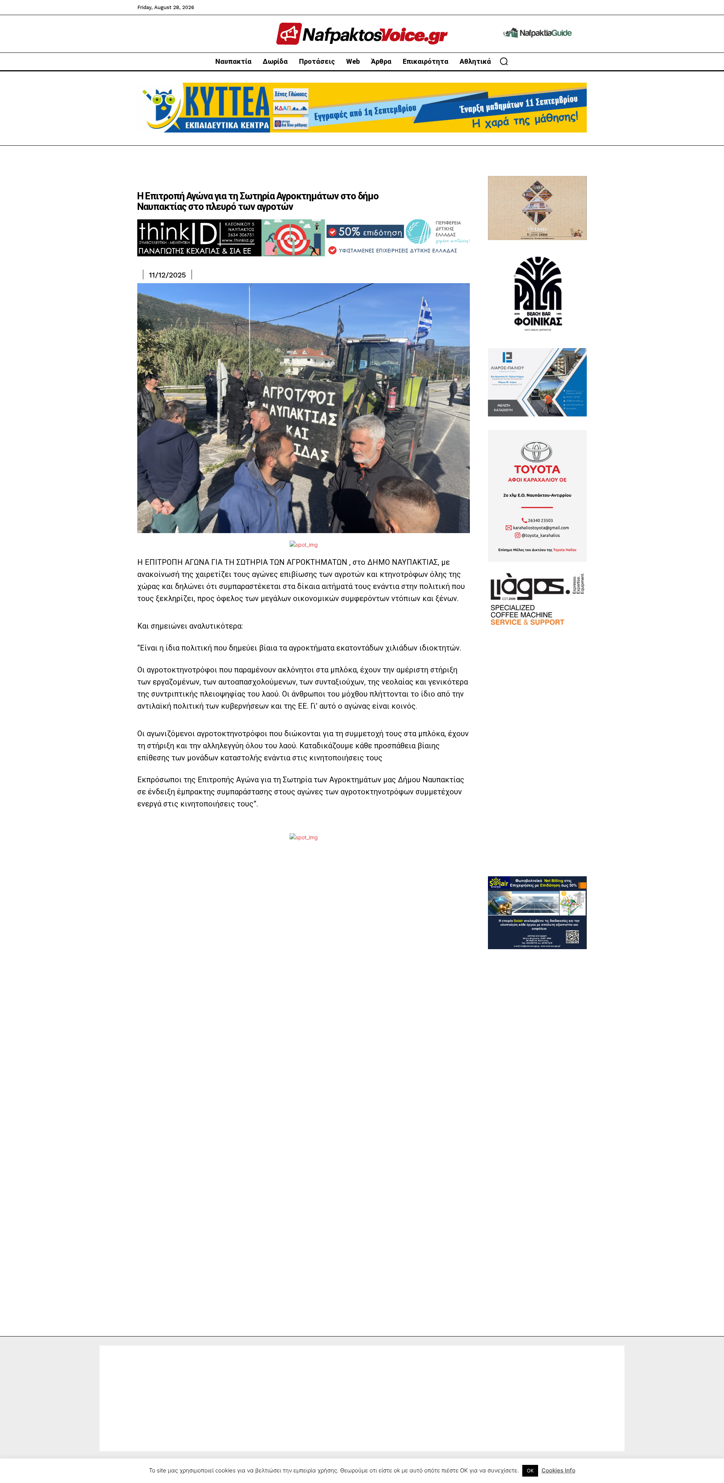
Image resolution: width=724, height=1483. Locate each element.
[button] (504, 61)
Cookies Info (558, 1470)
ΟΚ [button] (530, 1471)
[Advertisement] (537, 763)
